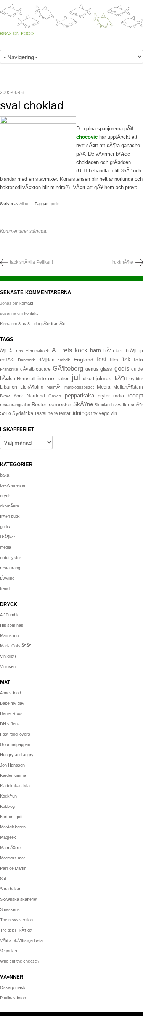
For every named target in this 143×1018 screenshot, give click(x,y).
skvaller (121, 404)
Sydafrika (22, 413)
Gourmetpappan (15, 744)
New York (11, 396)
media (5, 547)
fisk (125, 359)
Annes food (10, 693)
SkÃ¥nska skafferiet (18, 899)
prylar (104, 396)
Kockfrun (8, 796)
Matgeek (8, 837)
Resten (39, 404)
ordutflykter (10, 557)
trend (5, 588)
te (56, 413)
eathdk (64, 360)
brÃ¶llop (134, 351)
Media (103, 387)
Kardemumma (13, 775)
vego (104, 413)
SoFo (5, 413)
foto (138, 360)
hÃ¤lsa (7, 378)
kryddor (136, 378)
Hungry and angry (17, 754)
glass (106, 369)
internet (46, 378)
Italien (63, 378)
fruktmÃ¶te (122, 262)
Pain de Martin (13, 868)
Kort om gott (11, 816)
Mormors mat (12, 858)
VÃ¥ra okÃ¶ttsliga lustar (22, 940)
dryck (5, 495)
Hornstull (26, 378)
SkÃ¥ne (83, 404)
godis (54, 203)
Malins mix (9, 635)
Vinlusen (8, 666)
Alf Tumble (9, 615)
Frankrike (9, 369)
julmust (104, 378)
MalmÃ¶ (54, 387)
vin (114, 413)
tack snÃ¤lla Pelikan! (31, 262)
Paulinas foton (13, 997)
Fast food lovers (15, 734)
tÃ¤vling (7, 578)
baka (4, 475)
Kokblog (7, 806)
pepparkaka (79, 395)
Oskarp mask (13, 987)
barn (95, 350)
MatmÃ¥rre (10, 847)
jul (76, 377)
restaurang (10, 568)
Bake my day (12, 703)
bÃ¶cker (113, 350)
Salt (3, 878)
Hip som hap (11, 625)
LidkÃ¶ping (31, 387)
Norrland (36, 396)
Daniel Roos (11, 713)
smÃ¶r (137, 404)
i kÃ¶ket (7, 537)
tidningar (81, 413)
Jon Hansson (12, 765)
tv (95, 413)
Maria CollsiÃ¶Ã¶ (15, 646)
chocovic (87, 137)
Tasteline (43, 413)
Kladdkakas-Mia (15, 785)
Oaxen (54, 396)
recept (135, 395)
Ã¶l (3, 351)
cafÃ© (7, 360)
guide (137, 369)
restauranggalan (15, 404)
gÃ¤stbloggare (35, 369)
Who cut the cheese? (19, 961)
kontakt (26, 303)
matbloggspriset (79, 387)
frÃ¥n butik (10, 516)
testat (64, 413)
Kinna (5, 323)
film (114, 360)
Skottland (103, 404)
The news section (16, 919)
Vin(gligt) (8, 656)
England (83, 360)
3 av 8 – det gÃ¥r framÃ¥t (42, 323)
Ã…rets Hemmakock (29, 351)
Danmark (26, 360)
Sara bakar (10, 889)
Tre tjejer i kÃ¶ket (16, 930)
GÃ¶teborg (68, 368)
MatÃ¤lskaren (13, 827)
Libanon (8, 387)
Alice (23, 203)
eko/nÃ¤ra (9, 506)
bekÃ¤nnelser (13, 485)
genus (91, 369)
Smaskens (10, 909)
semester (60, 404)
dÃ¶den (47, 359)
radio (118, 396)
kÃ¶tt (121, 378)
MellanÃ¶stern (128, 387)
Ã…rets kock (70, 350)
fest (101, 359)
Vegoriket (8, 950)
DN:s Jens (10, 723)
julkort (88, 378)
